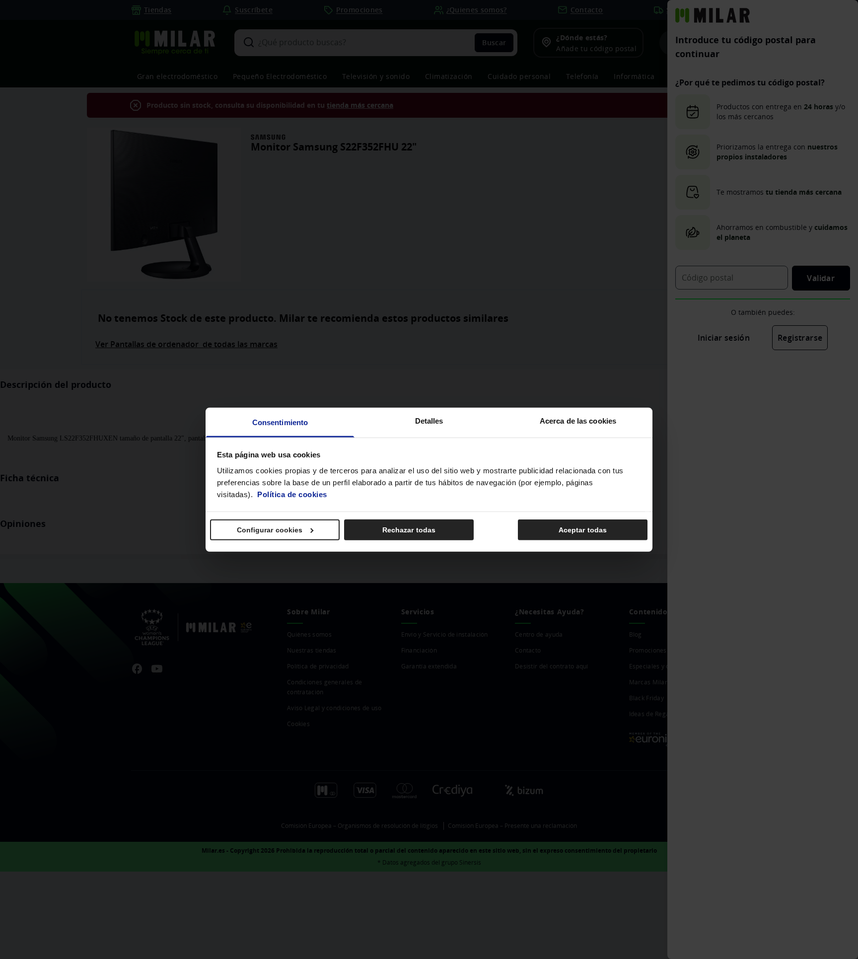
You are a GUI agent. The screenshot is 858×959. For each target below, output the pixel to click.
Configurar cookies (270, 530)
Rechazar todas (408, 530)
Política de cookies (292, 494)
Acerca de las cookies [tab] (578, 420)
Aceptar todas (583, 530)
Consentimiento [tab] (280, 422)
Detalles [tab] (429, 420)
